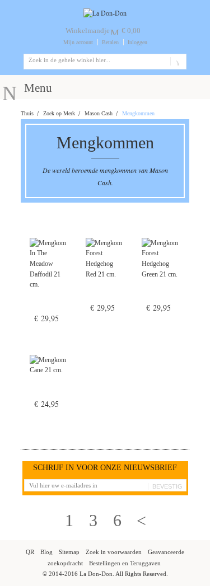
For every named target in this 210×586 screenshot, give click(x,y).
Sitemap (69, 552)
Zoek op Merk (59, 113)
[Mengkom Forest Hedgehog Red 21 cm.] (104, 274)
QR (30, 552)
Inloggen (137, 42)
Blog (46, 552)
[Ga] (176, 61)
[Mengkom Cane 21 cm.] (48, 380)
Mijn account (78, 42)
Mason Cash (99, 113)
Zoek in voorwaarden (114, 552)
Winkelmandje (88, 30)
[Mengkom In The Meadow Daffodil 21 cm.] (48, 279)
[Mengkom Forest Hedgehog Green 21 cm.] (160, 274)
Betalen (110, 42)
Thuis (27, 113)
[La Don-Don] (105, 13)
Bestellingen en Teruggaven (125, 563)
